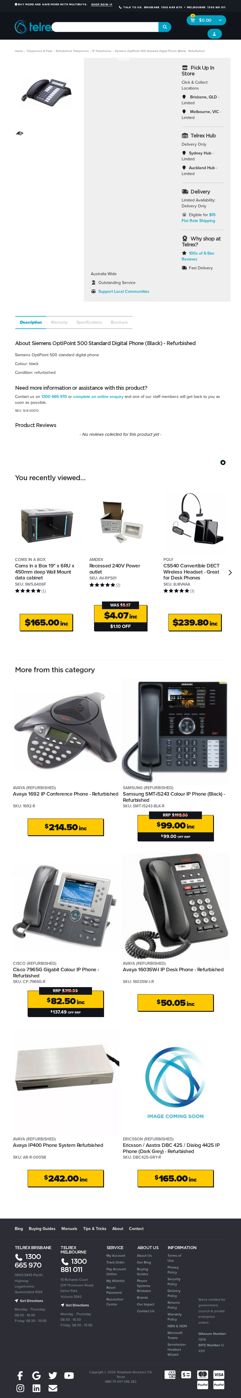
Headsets (54, 47)
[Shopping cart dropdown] (220, 20)
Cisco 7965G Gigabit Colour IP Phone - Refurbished (56, 972)
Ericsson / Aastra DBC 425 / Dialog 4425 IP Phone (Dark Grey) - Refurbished (171, 1148)
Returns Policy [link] (174, 1305)
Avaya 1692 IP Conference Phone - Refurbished (65, 794)
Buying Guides (42, 1229)
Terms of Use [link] (174, 1258)
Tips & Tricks (94, 1229)
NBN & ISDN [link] (177, 1326)
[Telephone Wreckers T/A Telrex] (36, 25)
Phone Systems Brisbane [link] (144, 1285)
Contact (136, 1229)
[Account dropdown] (214, 34)
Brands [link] (142, 1297)
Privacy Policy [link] (173, 1270)
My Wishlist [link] (115, 1280)
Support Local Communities (123, 291)
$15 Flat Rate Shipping (199, 218)
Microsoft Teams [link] (175, 1335)
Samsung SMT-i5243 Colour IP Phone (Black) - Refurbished (174, 797)
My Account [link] (115, 1255)
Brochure (119, 322)
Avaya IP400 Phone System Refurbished (58, 1145)
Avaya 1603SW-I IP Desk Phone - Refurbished (173, 969)
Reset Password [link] (114, 1290)
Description (31, 322)
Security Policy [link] (174, 1281)
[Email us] (52, 1388)
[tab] (30, 322)
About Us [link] (144, 1255)
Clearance (224, 47)
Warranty (59, 322)
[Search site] (164, 27)
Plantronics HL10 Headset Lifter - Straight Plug (48, 1374)
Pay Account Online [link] (116, 1271)
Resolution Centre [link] (114, 1302)
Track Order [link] (115, 1262)
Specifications (89, 322)
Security (173, 47)
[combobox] (105, 27)
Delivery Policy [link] (174, 1293)
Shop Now (100, 4)
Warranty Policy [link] (175, 1317)
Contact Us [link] (146, 1311)
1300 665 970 (54, 397)
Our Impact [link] (145, 1304)
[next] (230, 572)
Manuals (69, 1229)
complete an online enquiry (98, 397)
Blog (19, 1229)
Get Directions (31, 1300)
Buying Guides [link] (142, 1271)
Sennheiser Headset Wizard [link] (177, 1349)
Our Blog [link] (144, 1262)
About (117, 1229)
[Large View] (19, 133)
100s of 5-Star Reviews (198, 256)
